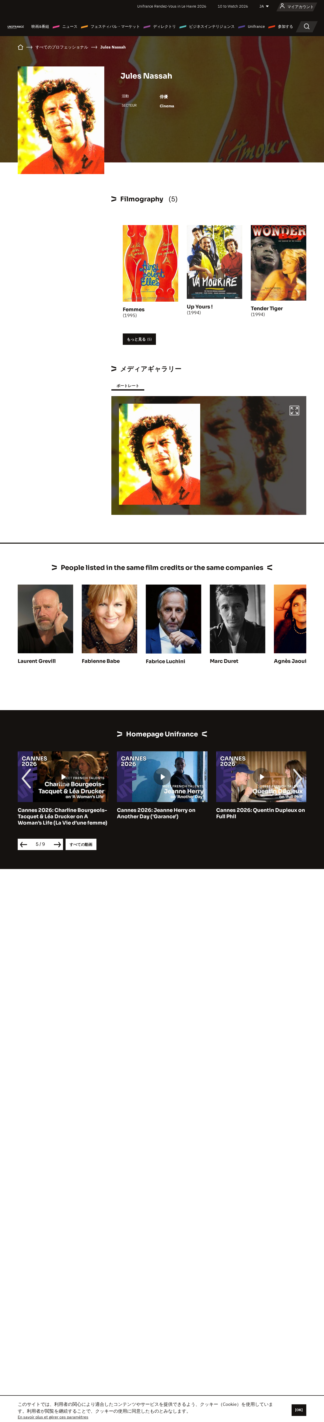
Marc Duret (224, 661)
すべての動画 (81, 844)
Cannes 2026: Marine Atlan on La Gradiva (258, 813)
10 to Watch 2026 (233, 6)
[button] (294, 411)
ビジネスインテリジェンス (212, 26)
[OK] (299, 1410)
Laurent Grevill (37, 661)
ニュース (69, 26)
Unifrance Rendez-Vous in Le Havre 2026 (171, 6)
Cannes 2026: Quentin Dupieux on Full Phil (161, 813)
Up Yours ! (200, 307)
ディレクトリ (164, 26)
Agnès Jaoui (290, 661)
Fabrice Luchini (165, 661)
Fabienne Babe (101, 661)
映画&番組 (40, 26)
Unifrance (256, 26)
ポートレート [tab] (127, 385)
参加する (285, 26)
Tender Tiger (267, 308)
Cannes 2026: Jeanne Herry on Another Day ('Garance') (57, 813)
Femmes (134, 309)
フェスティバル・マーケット (115, 26)
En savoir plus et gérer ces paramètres (53, 1416)
